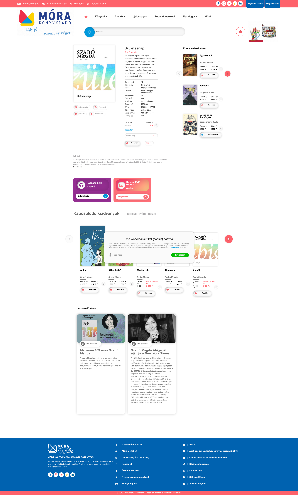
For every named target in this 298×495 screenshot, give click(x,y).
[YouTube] (229, 3)
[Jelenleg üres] (241, 31)
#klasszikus (99, 114)
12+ (142, 82)
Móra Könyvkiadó (148, 88)
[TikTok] (235, 3)
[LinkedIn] (240, 3)
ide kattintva (174, 247)
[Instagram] (223, 3)
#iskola (82, 114)
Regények (145, 85)
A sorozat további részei (140, 214)
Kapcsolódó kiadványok (96, 214)
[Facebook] (218, 3)
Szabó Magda (131, 52)
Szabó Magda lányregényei (147, 91)
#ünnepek (102, 107)
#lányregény (83, 107)
